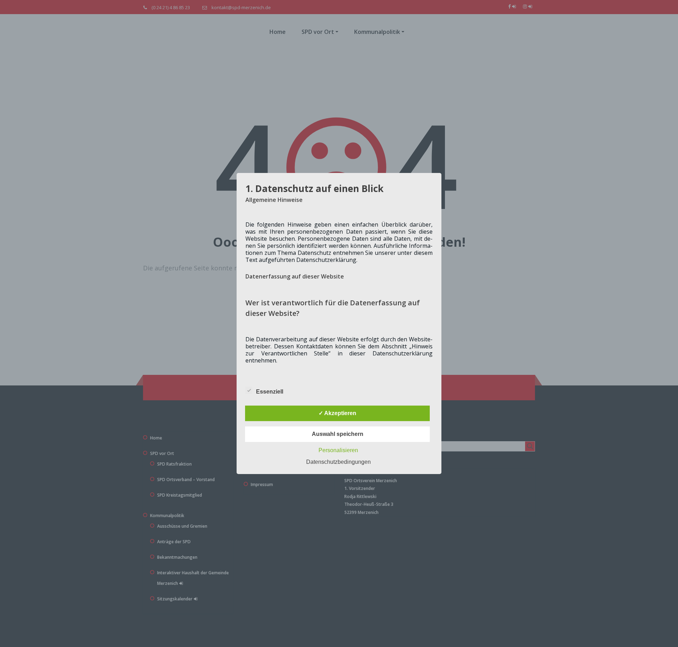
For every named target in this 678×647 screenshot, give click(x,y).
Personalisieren (338, 450)
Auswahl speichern (337, 434)
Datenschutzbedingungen (338, 462)
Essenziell (269, 392)
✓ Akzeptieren (337, 413)
